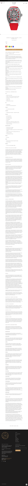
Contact (16, 437)
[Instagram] (3, 461)
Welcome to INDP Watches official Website (14, 0)
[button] (2, 2)
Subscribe (18, 450)
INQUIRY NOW (14, 49)
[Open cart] (26, 3)
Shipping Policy (17, 439)
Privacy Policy (16, 438)
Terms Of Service (17, 441)
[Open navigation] (1, 3)
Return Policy (16, 440)
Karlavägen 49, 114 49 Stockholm (8, 458)
